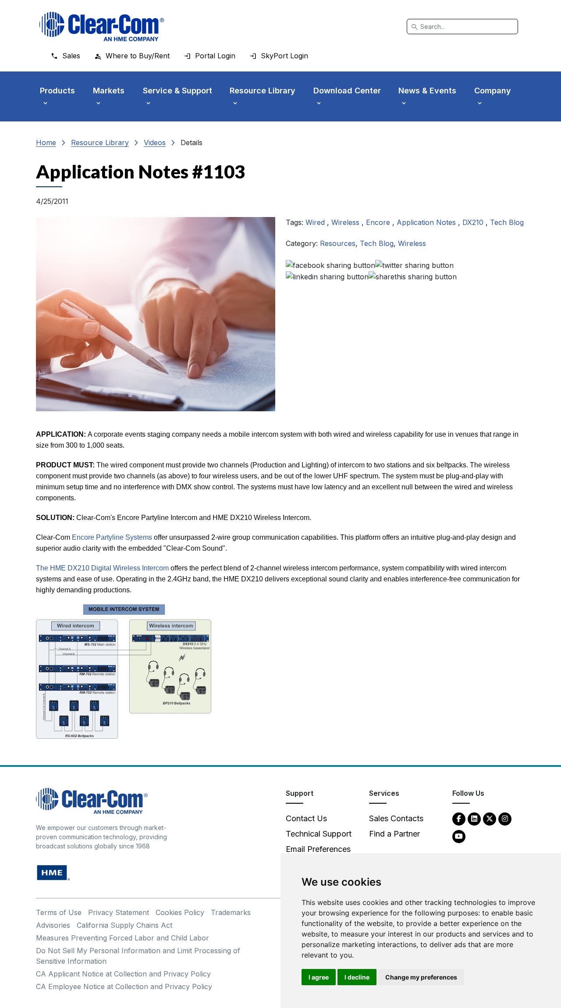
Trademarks (231, 912)
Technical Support (319, 833)
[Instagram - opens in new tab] (504, 818)
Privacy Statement (118, 912)
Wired (316, 222)
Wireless (346, 222)
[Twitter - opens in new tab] (489, 818)
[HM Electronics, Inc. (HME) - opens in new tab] (53, 871)
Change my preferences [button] (421, 977)
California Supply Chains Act (124, 925)
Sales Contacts (396, 818)
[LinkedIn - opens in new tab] (474, 818)
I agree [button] (319, 977)
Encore (379, 222)
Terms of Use (59, 912)
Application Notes (427, 222)
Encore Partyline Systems (112, 537)
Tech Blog (507, 222)
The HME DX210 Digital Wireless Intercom (102, 568)
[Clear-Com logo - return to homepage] (101, 26)
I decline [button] (356, 977)
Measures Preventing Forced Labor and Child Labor (122, 937)
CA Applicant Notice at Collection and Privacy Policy (123, 973)
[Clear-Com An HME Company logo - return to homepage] (92, 800)
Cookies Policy (180, 912)
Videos (155, 142)
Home (46, 142)
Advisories (53, 925)
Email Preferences (318, 849)
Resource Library (100, 142)
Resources (337, 243)
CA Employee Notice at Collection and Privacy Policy (124, 986)
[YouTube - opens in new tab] (458, 836)
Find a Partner (394, 833)
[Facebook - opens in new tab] (458, 818)
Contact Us (306, 818)
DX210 (474, 222)
